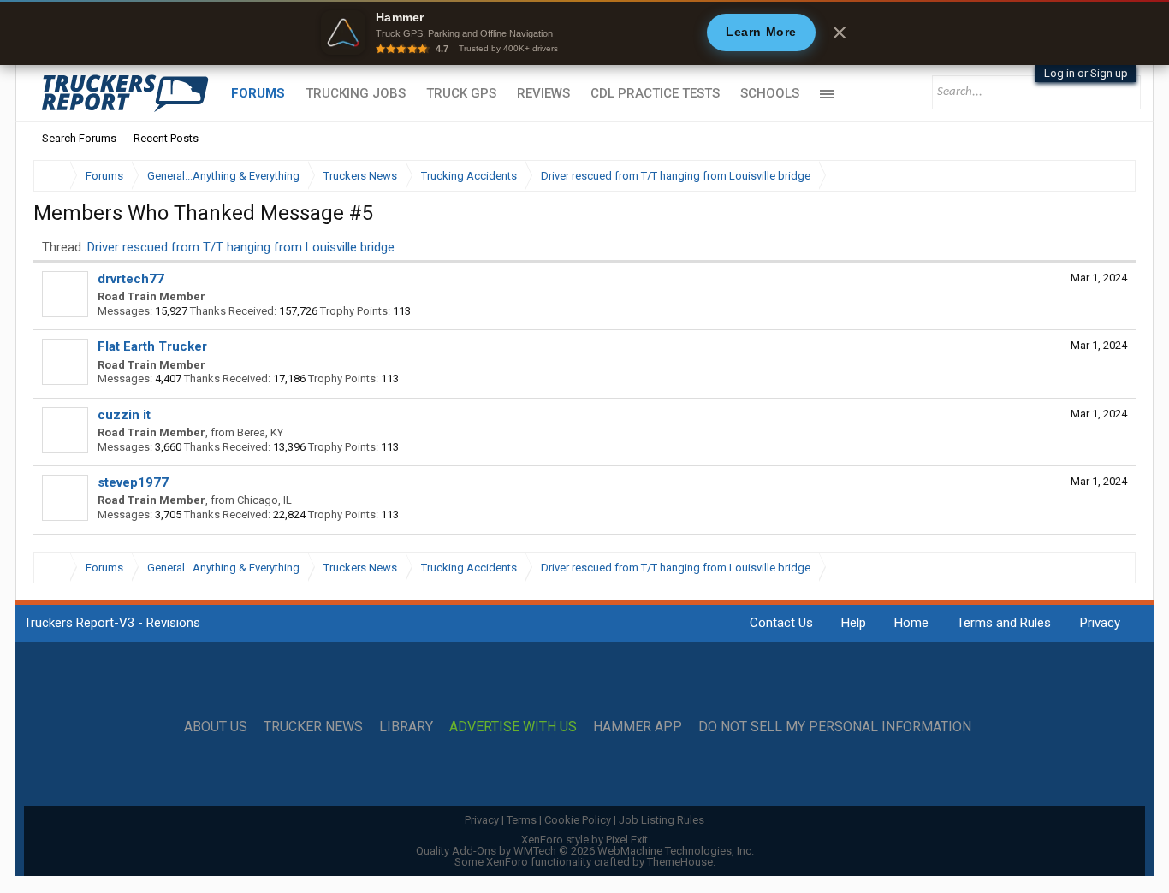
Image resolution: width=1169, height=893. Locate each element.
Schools (769, 93)
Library (406, 727)
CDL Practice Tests (655, 93)
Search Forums (79, 138)
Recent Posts (166, 138)
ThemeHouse (680, 861)
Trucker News (313, 727)
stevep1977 (133, 482)
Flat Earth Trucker (152, 346)
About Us (215, 727)
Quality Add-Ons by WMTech (585, 850)
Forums (258, 93)
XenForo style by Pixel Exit (584, 839)
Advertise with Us (513, 727)
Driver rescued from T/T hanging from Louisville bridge (241, 247)
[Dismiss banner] (839, 32)
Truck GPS (461, 93)
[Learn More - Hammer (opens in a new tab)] (584, 32)
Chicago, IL (264, 500)
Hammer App (637, 727)
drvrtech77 (131, 279)
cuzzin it (124, 415)
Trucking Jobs (356, 93)
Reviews (543, 93)
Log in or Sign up (1086, 73)
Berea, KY (260, 432)
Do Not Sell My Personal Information (834, 727)
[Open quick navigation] (1111, 176)
